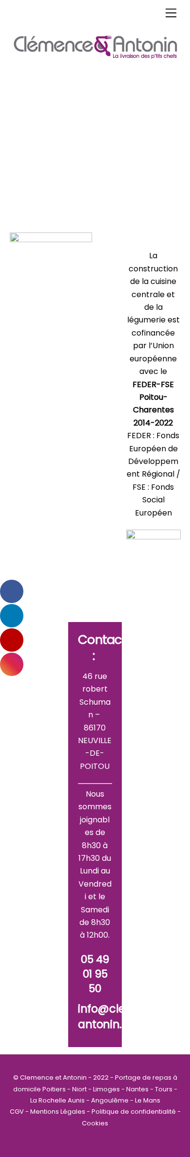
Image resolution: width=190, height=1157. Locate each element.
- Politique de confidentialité (132, 1111)
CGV (17, 1111)
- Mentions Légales (56, 1111)
